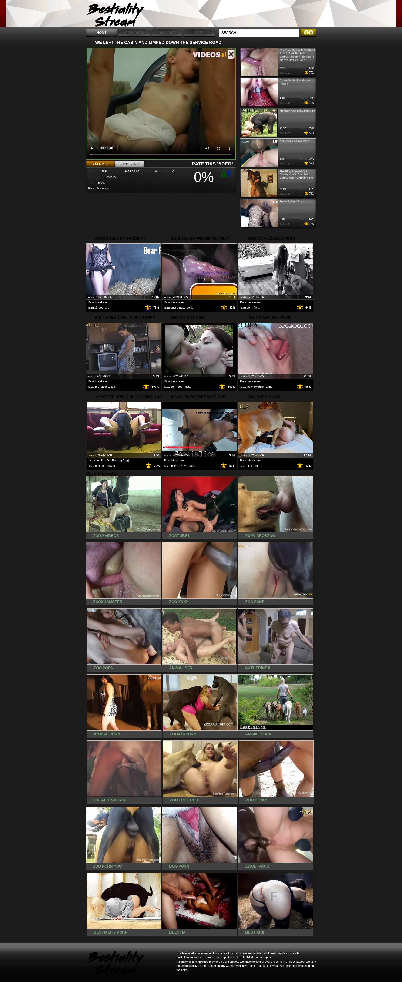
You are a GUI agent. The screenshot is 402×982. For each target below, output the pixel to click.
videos (105, 386)
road (101, 182)
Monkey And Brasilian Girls (298, 110)
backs (192, 465)
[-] (229, 173)
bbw (109, 465)
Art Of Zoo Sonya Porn (294, 141)
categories (134, 32)
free (96, 386)
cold (189, 307)
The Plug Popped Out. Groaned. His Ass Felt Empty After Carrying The (297, 174)
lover (250, 386)
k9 (95, 307)
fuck (256, 307)
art (106, 307)
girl (115, 465)
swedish (259, 386)
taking (174, 465)
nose (182, 307)
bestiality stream (115, 14)
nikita (187, 386)
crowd (183, 465)
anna (269, 386)
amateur (100, 465)
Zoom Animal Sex (291, 201)
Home (102, 32)
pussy (174, 307)
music (250, 465)
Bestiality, (111, 177)
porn (249, 307)
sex (113, 386)
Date (199, 32)
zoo (101, 307)
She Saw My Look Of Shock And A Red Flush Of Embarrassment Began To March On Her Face (298, 55)
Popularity (166, 32)
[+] (222, 173)
